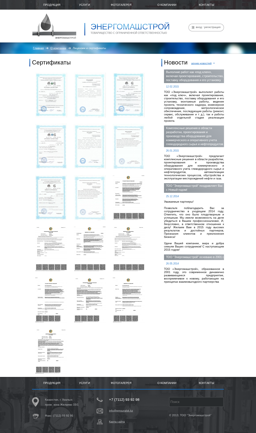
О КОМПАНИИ (166, 4)
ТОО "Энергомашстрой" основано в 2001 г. (195, 257)
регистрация (212, 27)
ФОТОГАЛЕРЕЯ (121, 4)
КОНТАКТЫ (206, 4)
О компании (58, 48)
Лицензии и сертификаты (89, 48)
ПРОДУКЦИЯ (51, 4)
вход (199, 27)
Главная (38, 48)
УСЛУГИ (84, 4)
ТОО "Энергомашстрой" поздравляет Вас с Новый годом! (194, 187)
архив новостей (201, 63)
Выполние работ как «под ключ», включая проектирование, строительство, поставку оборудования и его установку (194, 76)
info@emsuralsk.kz (121, 410)
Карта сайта (117, 421)
